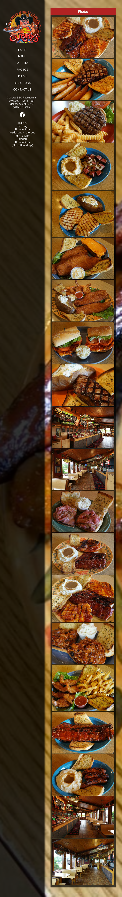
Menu (22, 56)
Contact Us (22, 89)
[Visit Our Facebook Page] (22, 116)
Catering (22, 63)
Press (22, 76)
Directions (22, 83)
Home (22, 50)
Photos (22, 69)
